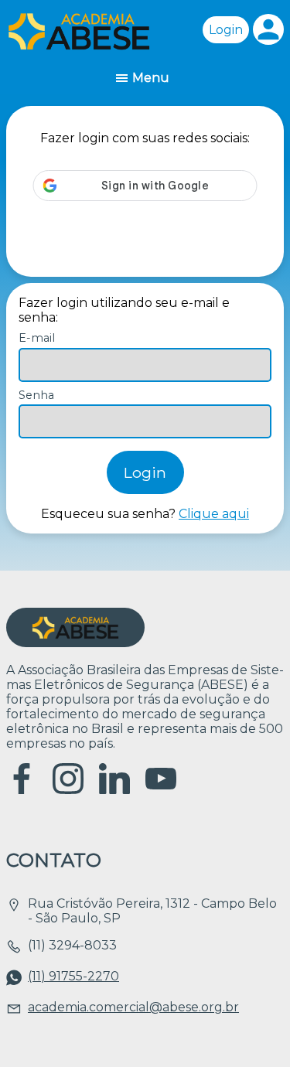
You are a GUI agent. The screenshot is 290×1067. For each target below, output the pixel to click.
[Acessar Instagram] (68, 789)
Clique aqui (214, 513)
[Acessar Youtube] (160, 789)
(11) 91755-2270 (73, 976)
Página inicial (79, 31)
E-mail (37, 338)
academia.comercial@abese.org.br (133, 1007)
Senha (36, 395)
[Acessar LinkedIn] (114, 789)
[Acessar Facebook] (21, 789)
